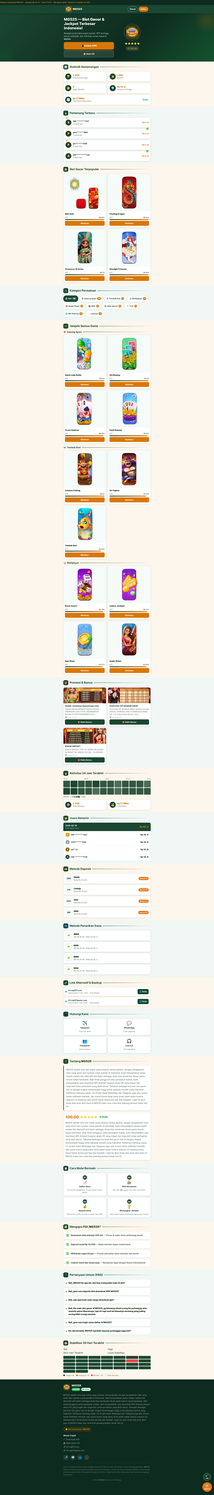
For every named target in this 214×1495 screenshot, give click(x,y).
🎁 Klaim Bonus (85, 722)
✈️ (66, 1457)
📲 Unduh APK (89, 45)
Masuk (133, 9)
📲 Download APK (71, 1439)
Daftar (143, 9)
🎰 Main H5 (88, 54)
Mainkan (85, 223)
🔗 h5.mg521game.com (73, 1450)
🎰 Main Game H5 (71, 1443)
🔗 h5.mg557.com (71, 1447)
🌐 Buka (143, 991)
